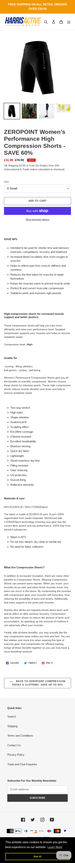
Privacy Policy (15, 754)
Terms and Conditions (20, 735)
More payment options (37, 219)
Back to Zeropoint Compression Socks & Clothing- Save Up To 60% (38, 683)
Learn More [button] (55, 847)
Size (6, 181)
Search (11, 716)
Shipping (12, 726)
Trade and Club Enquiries (22, 764)
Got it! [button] (38, 856)
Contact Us (14, 745)
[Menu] (69, 22)
